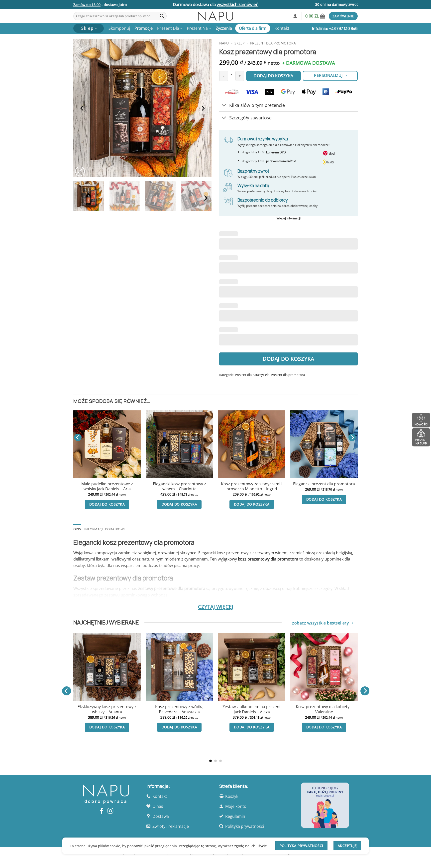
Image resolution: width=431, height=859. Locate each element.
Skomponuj (119, 28)
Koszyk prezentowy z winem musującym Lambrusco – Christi (354, 709)
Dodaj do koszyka (288, 358)
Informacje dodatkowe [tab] (104, 529)
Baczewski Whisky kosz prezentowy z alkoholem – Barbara (137, 712)
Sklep (239, 43)
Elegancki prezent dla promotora (165, 484)
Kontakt (282, 28)
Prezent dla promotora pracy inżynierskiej (309, 486)
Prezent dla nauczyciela (252, 374)
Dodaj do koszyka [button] (92, 504)
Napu (224, 43)
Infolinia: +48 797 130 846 (335, 28)
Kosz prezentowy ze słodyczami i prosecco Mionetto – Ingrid (92, 486)
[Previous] (82, 108)
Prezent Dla (168, 28)
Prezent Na (197, 28)
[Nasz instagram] (110, 811)
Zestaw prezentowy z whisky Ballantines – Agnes (281, 709)
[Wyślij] (162, 16)
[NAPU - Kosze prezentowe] (215, 16)
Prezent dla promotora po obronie (237, 486)
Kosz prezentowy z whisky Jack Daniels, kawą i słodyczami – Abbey (209, 712)
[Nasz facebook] (102, 811)
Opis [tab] (77, 529)
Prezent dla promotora (273, 43)
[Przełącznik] (224, 105)
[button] (295, 15)
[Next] (202, 108)
